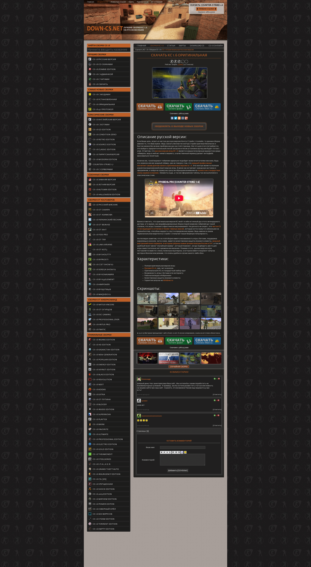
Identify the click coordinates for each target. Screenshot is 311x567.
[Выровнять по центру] (176, 452)
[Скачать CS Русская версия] (151, 323)
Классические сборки (100, 115)
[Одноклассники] (179, 118)
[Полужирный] (161, 452)
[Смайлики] (185, 452)
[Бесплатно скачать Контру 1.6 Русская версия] (172, 311)
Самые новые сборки (100, 90)
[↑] (215, 379)
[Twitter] (175, 118)
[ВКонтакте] (172, 118)
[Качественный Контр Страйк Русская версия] (151, 298)
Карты (131, 2)
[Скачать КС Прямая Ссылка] (151, 110)
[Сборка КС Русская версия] (193, 311)
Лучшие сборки (97, 55)
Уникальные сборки (99, 335)
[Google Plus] (186, 118)
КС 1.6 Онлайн (156, 2)
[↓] (219, 379)
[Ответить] (217, 394)
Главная (90, 2)
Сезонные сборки (98, 175)
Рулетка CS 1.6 (142, 2)
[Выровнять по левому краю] (173, 452)
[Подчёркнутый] (169, 452)
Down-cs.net (105, 29)
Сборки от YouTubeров (101, 200)
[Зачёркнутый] (167, 452)
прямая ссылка (206, 9)
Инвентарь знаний (118, 2)
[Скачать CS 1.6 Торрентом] (179, 110)
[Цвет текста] (182, 452)
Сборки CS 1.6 (102, 2)
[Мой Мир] (182, 118)
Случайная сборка (179, 367)
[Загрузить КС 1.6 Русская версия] (214, 298)
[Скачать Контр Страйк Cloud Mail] (207, 110)
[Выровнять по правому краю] (178, 452)
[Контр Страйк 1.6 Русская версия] (172, 298)
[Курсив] (164, 452)
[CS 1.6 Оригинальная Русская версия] (179, 98)
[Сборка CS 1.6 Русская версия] (172, 323)
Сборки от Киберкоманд (102, 300)
